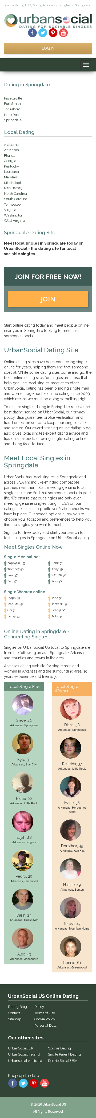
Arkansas (11, 150)
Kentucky (11, 166)
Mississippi (12, 183)
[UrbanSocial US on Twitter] (42, 32)
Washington (13, 215)
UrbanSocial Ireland (24, 1054)
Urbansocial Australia (25, 1061)
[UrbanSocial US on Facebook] (32, 32)
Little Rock (12, 115)
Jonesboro (12, 109)
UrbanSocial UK (20, 1048)
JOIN (48, 298)
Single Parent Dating (64, 1054)
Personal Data (45, 1025)
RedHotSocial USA (62, 1061)
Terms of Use (44, 1013)
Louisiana (11, 172)
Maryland (11, 177)
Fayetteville (13, 98)
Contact (14, 1013)
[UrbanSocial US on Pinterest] (53, 32)
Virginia (10, 210)
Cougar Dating (59, 1048)
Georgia (10, 161)
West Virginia (14, 221)
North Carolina (15, 194)
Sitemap (14, 1019)
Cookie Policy (44, 1019)
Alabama (11, 145)
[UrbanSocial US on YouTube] (63, 32)
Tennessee (12, 204)
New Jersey (13, 188)
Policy (39, 1007)
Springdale (13, 120)
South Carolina (15, 199)
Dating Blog (17, 1007)
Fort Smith (12, 104)
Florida (9, 155)
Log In (48, 48)
